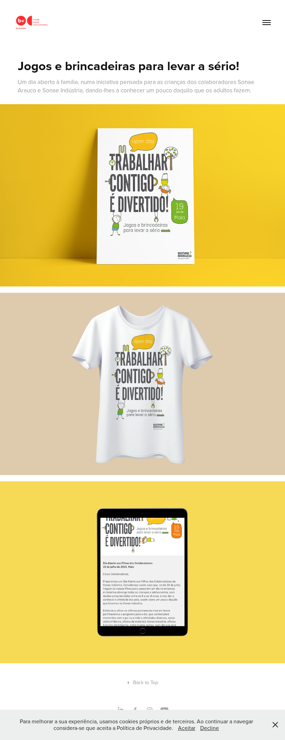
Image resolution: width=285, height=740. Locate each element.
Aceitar (186, 728)
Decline (209, 728)
